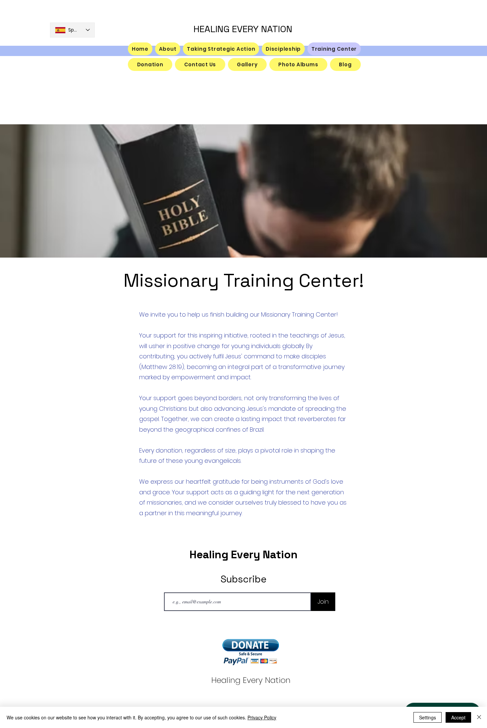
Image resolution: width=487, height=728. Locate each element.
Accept (458, 717)
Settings (427, 717)
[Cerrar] (479, 717)
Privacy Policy (261, 717)
